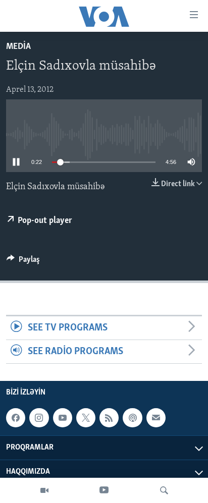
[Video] (44, 490)
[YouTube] (104, 490)
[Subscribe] (156, 417)
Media (18, 46)
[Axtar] (164, 490)
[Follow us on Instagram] (38, 417)
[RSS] (109, 417)
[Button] (23, 261)
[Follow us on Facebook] (15, 417)
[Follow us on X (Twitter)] (85, 417)
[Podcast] (132, 417)
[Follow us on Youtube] (62, 417)
